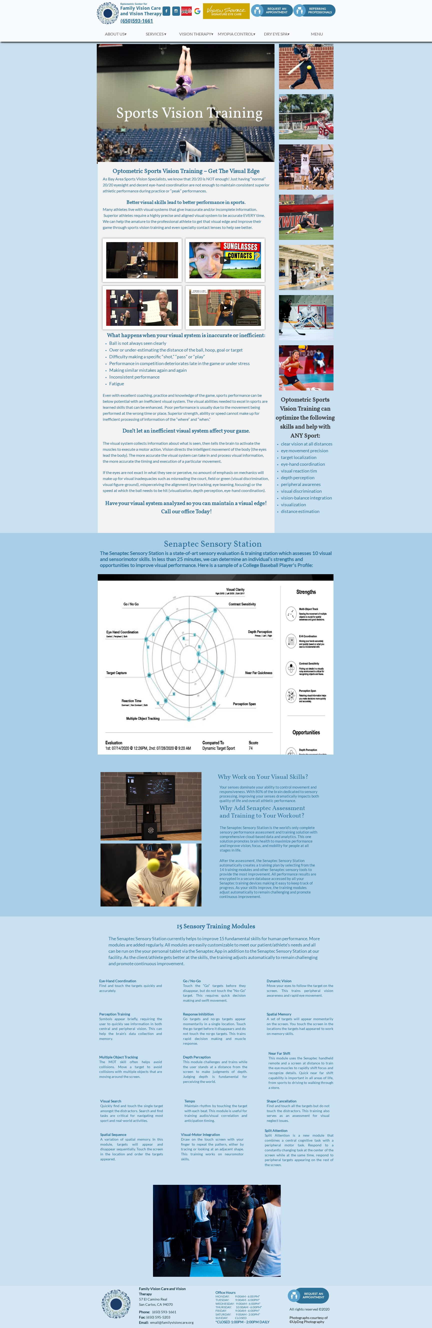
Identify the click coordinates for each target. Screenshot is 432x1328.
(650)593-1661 (136, 21)
